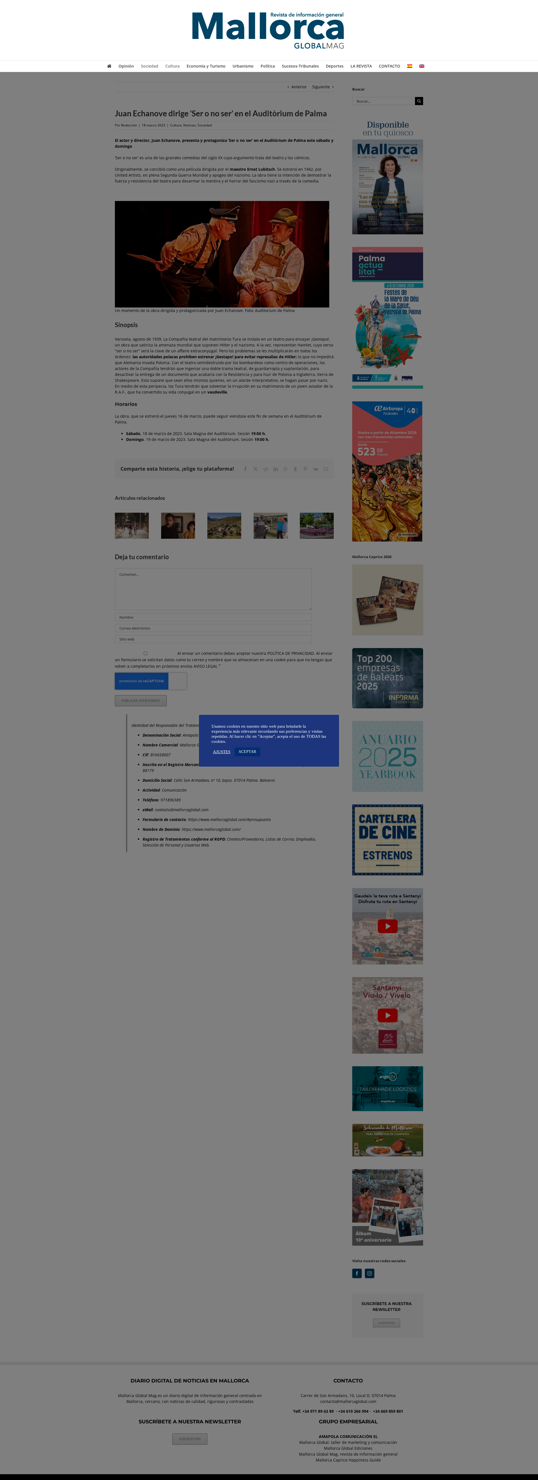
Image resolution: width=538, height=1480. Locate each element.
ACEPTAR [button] (247, 752)
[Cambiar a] (409, 66)
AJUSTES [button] (221, 752)
